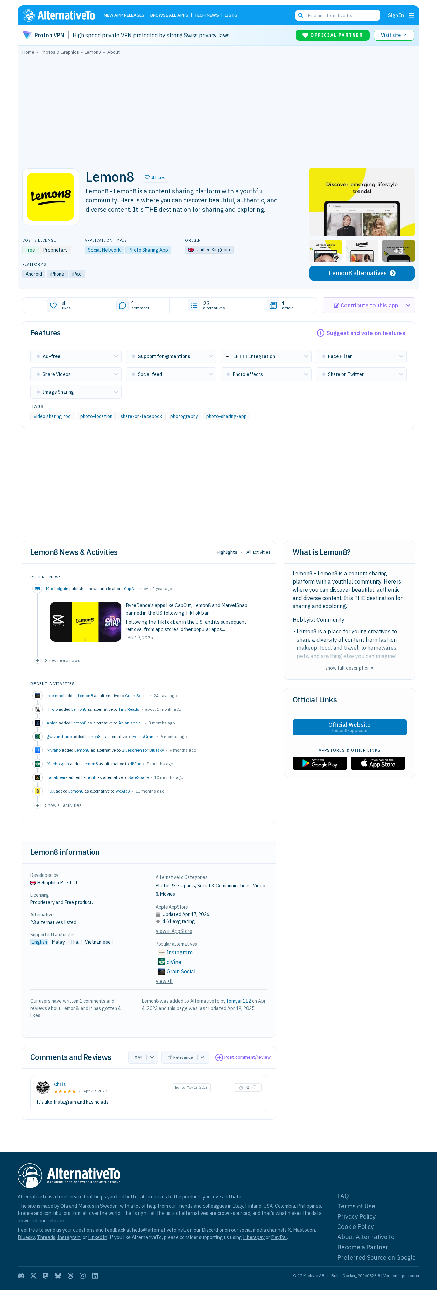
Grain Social (136, 695)
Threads (46, 1237)
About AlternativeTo (365, 1237)
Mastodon (304, 1229)
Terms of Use (356, 1206)
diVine (135, 763)
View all (164, 981)
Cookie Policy (355, 1227)
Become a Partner (363, 1247)
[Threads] (70, 1275)
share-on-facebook (141, 416)
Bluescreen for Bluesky (143, 750)
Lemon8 (85, 695)
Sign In (396, 15)
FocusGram (143, 736)
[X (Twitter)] (33, 1275)
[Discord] (21, 1275)
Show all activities (63, 805)
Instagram (180, 952)
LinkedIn (97, 1237)
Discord (210, 1229)
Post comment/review (247, 1057)
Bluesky (26, 1237)
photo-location (96, 416)
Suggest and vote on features (366, 332)
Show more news (62, 660)
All (140, 1057)
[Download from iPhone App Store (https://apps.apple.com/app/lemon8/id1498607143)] (378, 763)
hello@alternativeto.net (158, 1229)
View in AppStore (174, 931)
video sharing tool (53, 416)
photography (184, 416)
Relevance (183, 1057)
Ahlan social (130, 722)
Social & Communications (224, 886)
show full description (349, 667)
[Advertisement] (218, 109)
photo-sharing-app (226, 416)
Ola (64, 1206)
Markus (86, 1206)
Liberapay (254, 1237)
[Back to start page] (62, 15)
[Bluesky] (58, 1275)
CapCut (131, 588)
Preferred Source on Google (376, 1257)
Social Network (104, 250)
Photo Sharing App (148, 250)
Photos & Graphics (175, 886)
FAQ (343, 1196)
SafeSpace (138, 777)
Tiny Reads (128, 709)
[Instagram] (82, 1275)
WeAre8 (122, 791)
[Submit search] (300, 15)
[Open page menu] (411, 15)
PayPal (279, 1237)
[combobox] (337, 15)
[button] (155, 177)
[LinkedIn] (94, 1275)
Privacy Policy (356, 1216)
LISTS (231, 15)
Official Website (349, 727)
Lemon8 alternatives (358, 273)
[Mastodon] (45, 1275)
